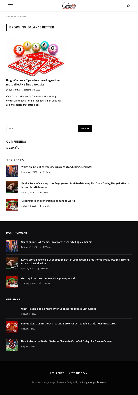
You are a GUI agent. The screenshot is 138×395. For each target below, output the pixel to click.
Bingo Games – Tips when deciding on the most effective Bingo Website (32, 82)
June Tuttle (14, 89)
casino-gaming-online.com (92, 382)
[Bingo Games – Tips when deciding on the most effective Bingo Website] (36, 57)
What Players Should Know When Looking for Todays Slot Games (58, 309)
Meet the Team (78, 373)
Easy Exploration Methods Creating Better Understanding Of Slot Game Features (68, 324)
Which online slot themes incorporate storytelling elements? (56, 167)
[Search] (128, 6)
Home (9, 16)
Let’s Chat (57, 373)
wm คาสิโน (12, 148)
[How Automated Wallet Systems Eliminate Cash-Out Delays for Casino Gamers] (12, 345)
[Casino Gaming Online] (69, 6)
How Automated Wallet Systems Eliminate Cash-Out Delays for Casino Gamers (66, 341)
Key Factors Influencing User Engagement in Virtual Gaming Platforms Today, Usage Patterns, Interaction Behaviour (75, 185)
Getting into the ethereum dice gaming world (48, 201)
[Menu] (10, 6)
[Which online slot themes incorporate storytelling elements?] (12, 171)
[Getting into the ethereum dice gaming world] (12, 205)
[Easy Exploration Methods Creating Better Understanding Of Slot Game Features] (12, 327)
